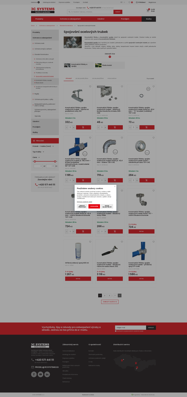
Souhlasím (94, 206)
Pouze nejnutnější (107, 206)
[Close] (114, 186)
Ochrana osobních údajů (84, 202)
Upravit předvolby (82, 206)
